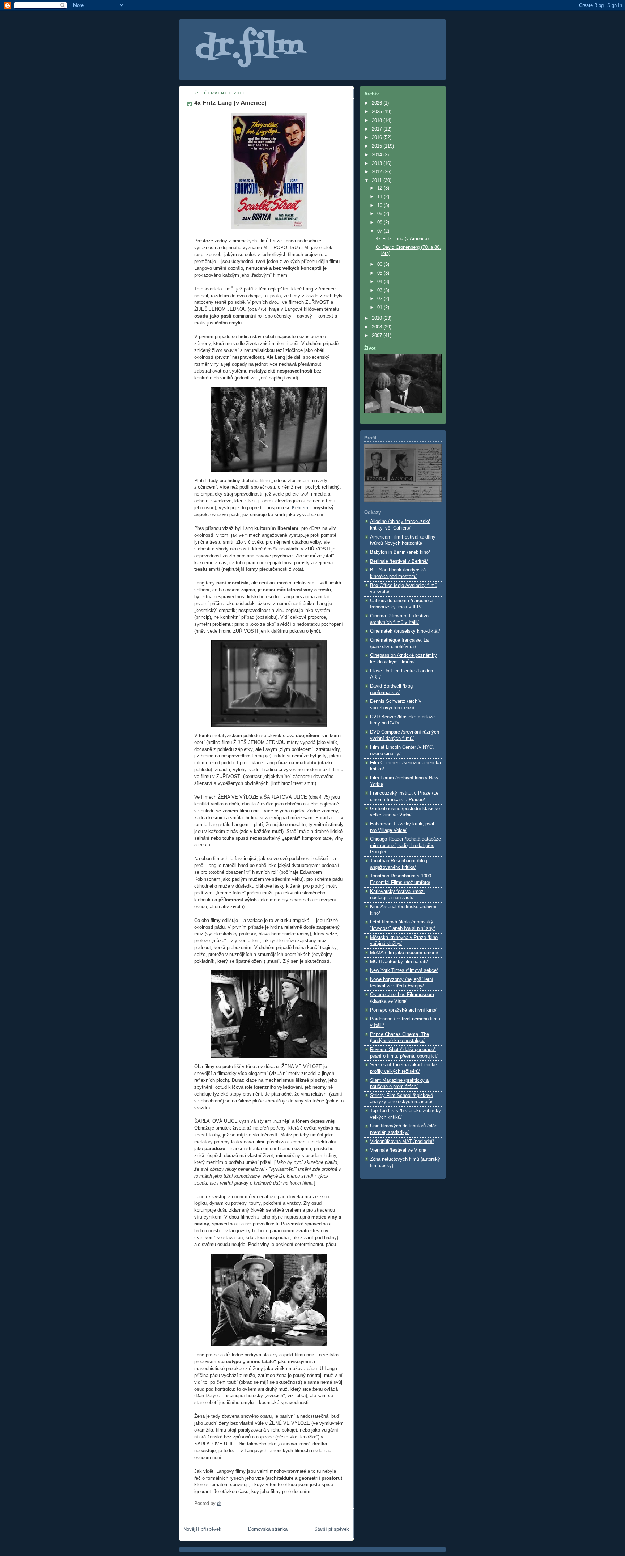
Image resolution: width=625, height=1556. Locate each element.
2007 (377, 335)
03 (380, 290)
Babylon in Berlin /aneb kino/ (400, 552)
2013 (377, 163)
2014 (377, 154)
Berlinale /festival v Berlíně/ (399, 561)
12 (380, 188)
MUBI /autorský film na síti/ (399, 961)
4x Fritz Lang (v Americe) (402, 238)
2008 (377, 327)
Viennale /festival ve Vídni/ (398, 1150)
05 (380, 273)
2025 (377, 111)
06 (380, 264)
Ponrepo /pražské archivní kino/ (403, 1010)
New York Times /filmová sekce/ (404, 970)
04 (380, 281)
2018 (377, 120)
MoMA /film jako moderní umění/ (404, 952)
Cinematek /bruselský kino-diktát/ (405, 631)
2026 (377, 103)
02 (380, 298)
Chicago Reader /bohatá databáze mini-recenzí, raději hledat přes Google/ (405, 845)
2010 (377, 318)
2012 (377, 171)
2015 (377, 146)
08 (380, 222)
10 (380, 205)
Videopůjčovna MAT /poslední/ (402, 1141)
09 (380, 213)
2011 (377, 180)
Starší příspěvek (331, 1529)
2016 (377, 137)
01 (380, 307)
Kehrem (300, 507)
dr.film (249, 48)
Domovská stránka (268, 1529)
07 (380, 231)
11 (380, 196)
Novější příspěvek (202, 1529)
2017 (377, 129)
